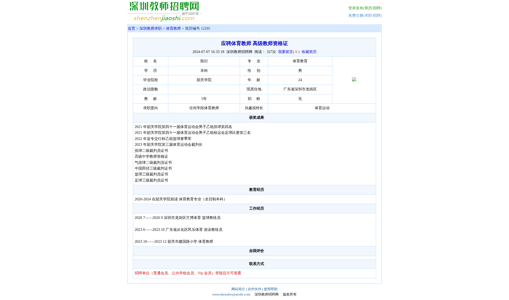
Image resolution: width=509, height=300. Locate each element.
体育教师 (173, 28)
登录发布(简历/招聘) (365, 8)
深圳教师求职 (150, 28)
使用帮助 (271, 289)
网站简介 (238, 289)
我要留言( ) (289, 52)
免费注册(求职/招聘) (365, 15)
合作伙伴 (254, 289)
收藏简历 (309, 52)
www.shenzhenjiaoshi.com (231, 294)
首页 (131, 28)
